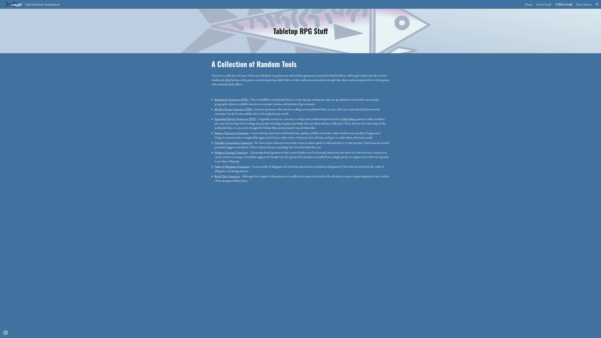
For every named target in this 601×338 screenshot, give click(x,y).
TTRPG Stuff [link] (563, 4)
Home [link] (528, 4)
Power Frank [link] (544, 4)
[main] (300, 31)
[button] (597, 4)
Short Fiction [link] (584, 4)
